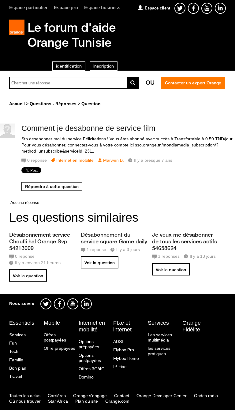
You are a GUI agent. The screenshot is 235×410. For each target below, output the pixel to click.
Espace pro (66, 7)
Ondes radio (206, 395)
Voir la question (28, 276)
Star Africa (58, 401)
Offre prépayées (59, 348)
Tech (13, 351)
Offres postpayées (55, 337)
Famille (16, 359)
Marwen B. (113, 160)
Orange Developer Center (161, 395)
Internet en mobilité (75, 160)
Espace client (157, 8)
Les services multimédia (160, 337)
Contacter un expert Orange (193, 83)
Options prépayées (89, 344)
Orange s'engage (90, 395)
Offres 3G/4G (92, 368)
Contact (121, 395)
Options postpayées (90, 358)
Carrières (57, 395)
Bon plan (17, 368)
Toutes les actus (24, 395)
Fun (13, 343)
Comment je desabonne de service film (88, 128)
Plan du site (86, 401)
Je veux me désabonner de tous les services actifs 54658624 (184, 241)
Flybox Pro (123, 349)
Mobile (52, 323)
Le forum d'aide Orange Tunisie (72, 35)
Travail (15, 376)
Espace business (102, 7)
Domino (86, 377)
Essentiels (21, 323)
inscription (103, 66)
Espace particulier (28, 7)
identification (69, 66)
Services (17, 334)
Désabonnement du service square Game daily (114, 238)
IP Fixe (120, 366)
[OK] (133, 83)
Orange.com (117, 401)
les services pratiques (159, 351)
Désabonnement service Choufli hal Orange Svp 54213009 (39, 241)
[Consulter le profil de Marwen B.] (7, 137)
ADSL (118, 341)
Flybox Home (126, 358)
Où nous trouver (25, 401)
